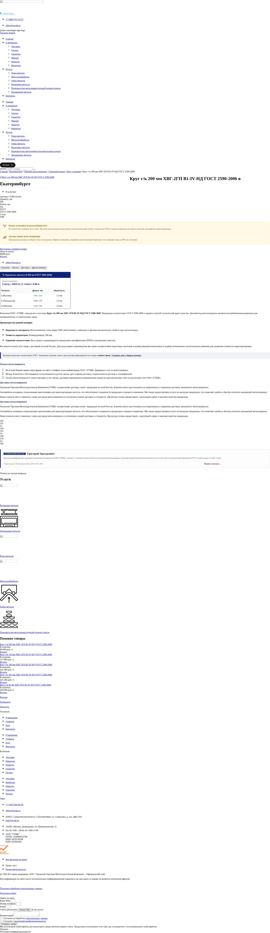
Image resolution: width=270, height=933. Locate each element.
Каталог (4, 697)
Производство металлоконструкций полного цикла (36, 88)
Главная (9, 39)
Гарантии (15, 54)
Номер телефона (8, 903)
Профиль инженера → (212, 464)
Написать (4, 707)
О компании (11, 43)
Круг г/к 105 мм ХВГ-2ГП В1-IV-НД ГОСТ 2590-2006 (26, 675)
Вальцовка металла (20, 84)
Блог (8, 725)
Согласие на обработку (25, 918)
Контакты (10, 96)
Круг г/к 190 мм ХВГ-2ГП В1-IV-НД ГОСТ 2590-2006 (26, 664)
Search (3, 169)
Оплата (14, 50)
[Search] (34, 169)
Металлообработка (20, 77)
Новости (15, 61)
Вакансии (16, 65)
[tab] (5, 267)
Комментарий (7, 915)
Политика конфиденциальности (15, 883)
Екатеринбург (16, 171)
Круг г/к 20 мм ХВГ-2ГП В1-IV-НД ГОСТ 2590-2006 (25, 685)
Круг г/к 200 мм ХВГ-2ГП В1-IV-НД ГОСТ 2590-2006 (26, 644)
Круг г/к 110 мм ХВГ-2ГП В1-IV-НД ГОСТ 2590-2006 (26, 654)
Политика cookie (8, 893)
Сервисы (10, 721)
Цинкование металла (21, 92)
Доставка (15, 46)
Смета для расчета (9, 909)
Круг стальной (74, 171)
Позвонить (5, 702)
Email (3, 906)
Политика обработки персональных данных (21, 888)
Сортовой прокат (57, 171)
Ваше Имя (5, 901)
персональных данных (37, 918)
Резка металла (18, 73)
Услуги (9, 69)
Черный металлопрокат (35, 171)
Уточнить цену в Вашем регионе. (126, 355)
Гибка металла (18, 80)
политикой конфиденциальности (30, 921)
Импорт (15, 58)
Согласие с (24, 921)
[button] (5, 647)
